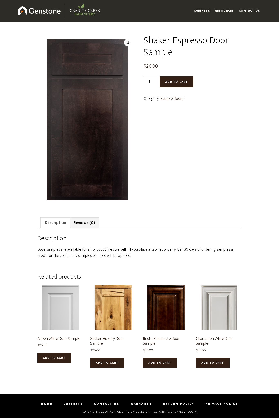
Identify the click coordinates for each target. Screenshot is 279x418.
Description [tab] (55, 222)
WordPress (176, 411)
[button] (127, 42)
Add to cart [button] (54, 357)
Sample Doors (171, 98)
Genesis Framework (151, 411)
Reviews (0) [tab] (84, 222)
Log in (192, 411)
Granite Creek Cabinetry (60, 11)
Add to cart (176, 81)
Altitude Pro (120, 411)
